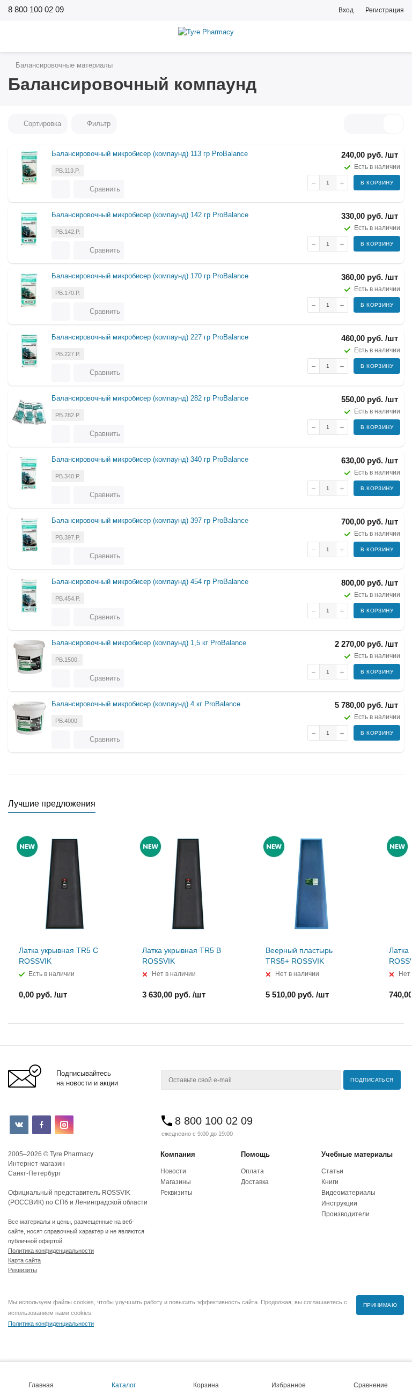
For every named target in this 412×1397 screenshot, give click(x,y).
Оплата (252, 1171)
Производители (345, 1214)
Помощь (255, 1154)
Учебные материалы (357, 1154)
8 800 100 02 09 (36, 9)
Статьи (332, 1171)
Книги (330, 1182)
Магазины (175, 1182)
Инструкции (339, 1203)
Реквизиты (176, 1192)
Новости (173, 1171)
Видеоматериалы (348, 1192)
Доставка (255, 1182)
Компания (177, 1154)
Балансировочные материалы (63, 65)
